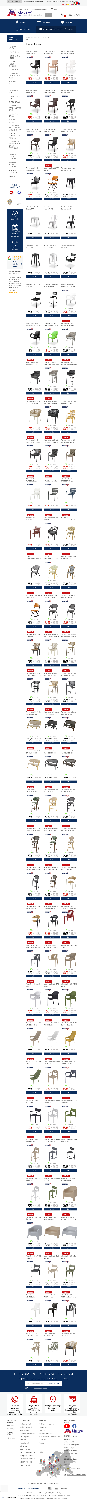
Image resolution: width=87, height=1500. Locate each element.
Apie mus (12, 9)
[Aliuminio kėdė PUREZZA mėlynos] (70, 498)
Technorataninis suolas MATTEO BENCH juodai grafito (51, 713)
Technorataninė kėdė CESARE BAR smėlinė (68, 635)
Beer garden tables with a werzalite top (15, 128)
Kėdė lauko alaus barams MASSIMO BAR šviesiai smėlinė (51, 363)
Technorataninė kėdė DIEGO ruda (33, 635)
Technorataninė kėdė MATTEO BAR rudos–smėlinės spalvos (68, 830)
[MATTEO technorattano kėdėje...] (70, 575)
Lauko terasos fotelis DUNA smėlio (68, 1179)
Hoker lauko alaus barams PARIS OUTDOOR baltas (50, 247)
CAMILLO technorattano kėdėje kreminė (68, 519)
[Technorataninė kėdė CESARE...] (70, 653)
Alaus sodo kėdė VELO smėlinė (51, 1257)
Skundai (41, 1443)
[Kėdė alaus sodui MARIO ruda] (35, 109)
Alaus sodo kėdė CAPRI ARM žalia (69, 1102)
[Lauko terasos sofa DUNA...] (53, 1236)
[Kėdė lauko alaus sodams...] (69, 920)
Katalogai (25, 29)
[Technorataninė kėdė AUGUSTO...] (35, 420)
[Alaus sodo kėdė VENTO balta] (35, 1314)
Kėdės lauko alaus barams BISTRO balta (68, 286)
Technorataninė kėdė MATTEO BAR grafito (33, 868)
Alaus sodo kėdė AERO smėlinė (69, 946)
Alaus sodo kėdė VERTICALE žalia (49, 1335)
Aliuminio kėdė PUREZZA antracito (50, 480)
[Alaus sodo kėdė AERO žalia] (70, 1003)
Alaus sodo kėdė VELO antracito (33, 1257)
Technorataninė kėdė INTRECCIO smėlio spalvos (68, 441)
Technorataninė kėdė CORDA (51, 519)
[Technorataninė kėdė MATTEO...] (53, 847)
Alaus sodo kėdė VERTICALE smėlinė (33, 1335)
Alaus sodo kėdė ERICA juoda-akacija (34, 596)
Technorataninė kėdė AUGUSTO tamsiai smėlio (68, 1335)
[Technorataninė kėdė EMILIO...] (70, 886)
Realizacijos (23, 9)
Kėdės (23, 22)
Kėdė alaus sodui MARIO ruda (32, 91)
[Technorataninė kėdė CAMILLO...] (35, 809)
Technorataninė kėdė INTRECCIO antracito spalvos (51, 441)
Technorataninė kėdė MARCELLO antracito (33, 169)
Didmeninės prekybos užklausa (58, 29)
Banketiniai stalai (13, 91)
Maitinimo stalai (13, 121)
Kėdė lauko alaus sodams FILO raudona (68, 907)
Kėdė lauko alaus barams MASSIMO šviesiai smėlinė (67, 324)
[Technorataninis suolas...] (34, 731)
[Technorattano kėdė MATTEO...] (70, 614)
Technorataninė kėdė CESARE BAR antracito (34, 674)
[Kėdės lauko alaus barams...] (70, 70)
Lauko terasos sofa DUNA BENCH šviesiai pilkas (68, 1218)
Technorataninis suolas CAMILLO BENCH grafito (51, 752)
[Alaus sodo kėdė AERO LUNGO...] (35, 1042)
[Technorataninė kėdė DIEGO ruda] (35, 653)
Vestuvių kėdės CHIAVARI (12, 64)
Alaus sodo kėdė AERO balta (33, 985)
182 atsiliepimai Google (17, 264)
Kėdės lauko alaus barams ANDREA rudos (50, 91)
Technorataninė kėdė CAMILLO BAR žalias (33, 791)
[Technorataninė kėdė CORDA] (53, 537)
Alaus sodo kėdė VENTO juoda (49, 1296)
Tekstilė (68, 22)
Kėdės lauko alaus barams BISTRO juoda (33, 324)
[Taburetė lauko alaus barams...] (70, 187)
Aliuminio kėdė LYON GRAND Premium (68, 247)
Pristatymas (11, 1438)
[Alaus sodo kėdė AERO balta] (35, 1003)
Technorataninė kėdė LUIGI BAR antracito (68, 674)
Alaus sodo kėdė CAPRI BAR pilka (34, 1179)
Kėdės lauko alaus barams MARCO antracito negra (67, 91)
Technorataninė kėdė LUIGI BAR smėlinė (51, 674)
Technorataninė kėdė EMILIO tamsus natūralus (33, 907)
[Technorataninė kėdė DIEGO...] (53, 653)
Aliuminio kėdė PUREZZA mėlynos (67, 480)
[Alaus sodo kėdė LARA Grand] (53, 187)
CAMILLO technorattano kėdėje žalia (51, 558)
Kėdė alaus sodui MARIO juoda (32, 52)
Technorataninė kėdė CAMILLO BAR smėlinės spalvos (51, 791)
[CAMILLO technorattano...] (70, 537)
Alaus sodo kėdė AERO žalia (69, 985)
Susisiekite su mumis (39, 9)
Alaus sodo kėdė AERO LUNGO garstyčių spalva (69, 1024)
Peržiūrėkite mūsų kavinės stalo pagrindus (14, 145)
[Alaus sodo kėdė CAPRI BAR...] (35, 1158)
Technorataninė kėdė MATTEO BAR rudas (51, 868)
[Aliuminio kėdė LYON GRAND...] (70, 265)
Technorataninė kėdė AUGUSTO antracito (51, 402)
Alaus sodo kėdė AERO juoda (51, 985)
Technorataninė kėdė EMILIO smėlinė (68, 868)
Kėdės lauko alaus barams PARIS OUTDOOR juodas (67, 208)
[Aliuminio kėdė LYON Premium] (35, 303)
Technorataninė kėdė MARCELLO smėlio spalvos (68, 130)
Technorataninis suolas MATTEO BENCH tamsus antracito (68, 713)
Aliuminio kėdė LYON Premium (33, 286)
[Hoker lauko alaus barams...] (35, 265)
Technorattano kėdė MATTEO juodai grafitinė (68, 596)
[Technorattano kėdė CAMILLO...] (53, 614)
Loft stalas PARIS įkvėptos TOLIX (15, 108)
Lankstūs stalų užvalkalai (13, 156)
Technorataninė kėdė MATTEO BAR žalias (51, 830)
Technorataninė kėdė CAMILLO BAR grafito (68, 791)
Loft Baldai (23, 1446)
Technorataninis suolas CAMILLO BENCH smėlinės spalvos (33, 752)
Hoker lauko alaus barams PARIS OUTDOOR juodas (32, 247)
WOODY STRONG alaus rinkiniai (14, 136)
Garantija (42, 1430)
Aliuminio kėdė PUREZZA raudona (32, 519)
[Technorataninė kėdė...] (70, 148)
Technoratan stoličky (27, 1452)
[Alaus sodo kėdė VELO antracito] (35, 1275)
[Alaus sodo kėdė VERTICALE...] (70, 1314)
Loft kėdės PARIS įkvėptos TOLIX (15, 76)
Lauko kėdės (14, 52)
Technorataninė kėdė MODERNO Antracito (33, 441)
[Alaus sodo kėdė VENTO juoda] (53, 1314)
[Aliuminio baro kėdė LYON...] (53, 303)
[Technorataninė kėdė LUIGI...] (53, 692)
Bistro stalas (14, 102)
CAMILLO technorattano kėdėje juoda (33, 558)
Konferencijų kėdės (14, 57)
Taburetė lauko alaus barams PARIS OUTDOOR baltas (33, 208)
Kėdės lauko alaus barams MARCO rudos (34, 130)
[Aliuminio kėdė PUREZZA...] (53, 498)
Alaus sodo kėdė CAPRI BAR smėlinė (34, 1140)
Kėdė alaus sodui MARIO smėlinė (49, 52)
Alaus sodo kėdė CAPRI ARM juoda (34, 1102)
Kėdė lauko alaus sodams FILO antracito (33, 946)
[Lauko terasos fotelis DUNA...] (70, 1197)
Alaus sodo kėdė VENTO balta (31, 1296)
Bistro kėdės (14, 70)
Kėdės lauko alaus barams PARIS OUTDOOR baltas (50, 208)
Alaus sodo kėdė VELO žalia (69, 1257)
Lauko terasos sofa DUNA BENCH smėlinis (50, 1218)
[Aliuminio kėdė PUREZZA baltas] (35, 498)
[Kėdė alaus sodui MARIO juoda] (35, 70)
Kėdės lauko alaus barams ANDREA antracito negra (50, 130)
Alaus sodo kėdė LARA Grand (51, 169)
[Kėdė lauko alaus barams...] (70, 342)
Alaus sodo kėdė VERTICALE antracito (68, 1296)
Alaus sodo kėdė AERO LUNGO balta (51, 1024)
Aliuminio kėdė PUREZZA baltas (31, 480)
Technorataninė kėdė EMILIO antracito (51, 907)
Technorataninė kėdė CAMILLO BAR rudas (33, 830)
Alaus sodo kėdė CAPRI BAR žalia (52, 1179)
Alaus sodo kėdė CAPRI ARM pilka (52, 1102)
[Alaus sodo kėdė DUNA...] (35, 1236)
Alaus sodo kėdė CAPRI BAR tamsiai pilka (52, 1140)
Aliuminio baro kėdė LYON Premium (51, 286)
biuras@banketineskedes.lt (34, 2)
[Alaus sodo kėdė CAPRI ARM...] (53, 1081)
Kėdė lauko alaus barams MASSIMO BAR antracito (69, 363)
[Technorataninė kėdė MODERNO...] (35, 459)
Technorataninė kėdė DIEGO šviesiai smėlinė (52, 635)
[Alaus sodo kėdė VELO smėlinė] (53, 1275)
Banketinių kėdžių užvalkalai (13, 164)
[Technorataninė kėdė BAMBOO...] (70, 420)
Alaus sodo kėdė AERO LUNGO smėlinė (33, 1024)
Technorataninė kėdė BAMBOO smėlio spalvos (68, 402)
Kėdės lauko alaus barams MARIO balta (68, 52)
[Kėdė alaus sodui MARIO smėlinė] (53, 70)
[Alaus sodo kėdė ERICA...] (35, 614)
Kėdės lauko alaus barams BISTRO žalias (51, 324)
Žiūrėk (34, 82)
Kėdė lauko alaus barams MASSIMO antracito (32, 363)
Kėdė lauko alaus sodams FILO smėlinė (51, 946)
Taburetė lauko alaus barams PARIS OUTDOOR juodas (68, 169)
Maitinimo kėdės (13, 83)
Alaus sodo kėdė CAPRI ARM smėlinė (52, 1063)
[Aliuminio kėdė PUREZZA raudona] (35, 537)
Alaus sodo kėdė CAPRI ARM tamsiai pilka (69, 1063)
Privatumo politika (45, 1433)
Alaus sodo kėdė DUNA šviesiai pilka (34, 1218)
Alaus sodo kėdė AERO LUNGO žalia (33, 1063)
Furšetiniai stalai (13, 115)
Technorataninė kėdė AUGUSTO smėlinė (33, 402)
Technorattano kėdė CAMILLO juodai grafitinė (50, 596)
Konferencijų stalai (14, 97)
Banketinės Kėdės (13, 47)
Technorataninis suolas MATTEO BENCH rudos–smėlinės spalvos (33, 713)
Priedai (12, 176)
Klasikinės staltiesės (13, 171)
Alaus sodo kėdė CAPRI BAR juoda (69, 1140)
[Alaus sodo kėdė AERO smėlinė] (70, 964)
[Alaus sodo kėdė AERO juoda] (53, 1003)
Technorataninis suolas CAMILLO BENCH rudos (68, 752)
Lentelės (46, 22)
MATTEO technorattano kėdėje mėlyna (69, 558)
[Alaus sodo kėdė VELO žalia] (70, 1275)
